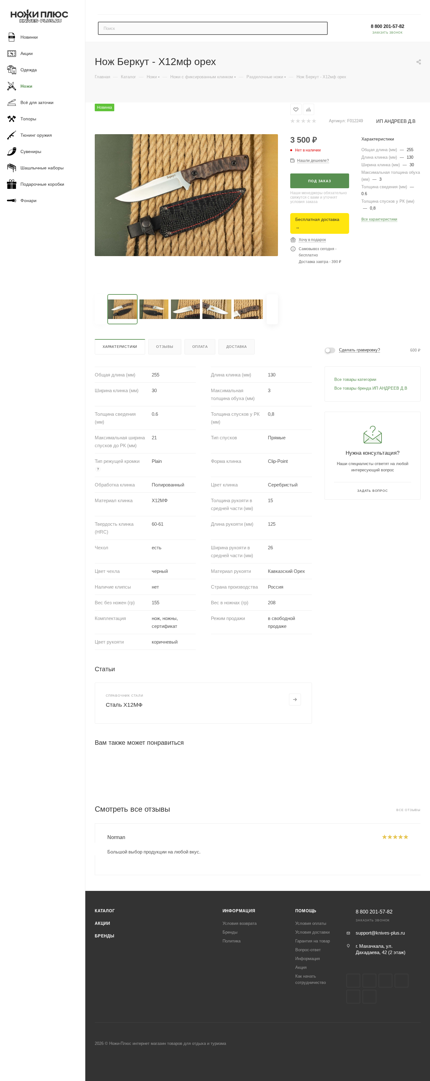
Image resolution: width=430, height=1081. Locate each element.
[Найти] (320, 28)
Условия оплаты (310, 923)
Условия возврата (240, 923)
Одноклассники (353, 996)
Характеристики (120, 346)
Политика (231, 941)
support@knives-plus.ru (380, 933)
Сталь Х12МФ (124, 705)
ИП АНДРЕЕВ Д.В (396, 121)
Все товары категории (355, 379)
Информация (239, 910)
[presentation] (94, 849)
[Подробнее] (295, 699)
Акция (301, 967)
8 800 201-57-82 (387, 26)
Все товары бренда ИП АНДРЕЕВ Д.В (370, 388)
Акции (102, 923)
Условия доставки (312, 932)
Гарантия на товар (312, 941)
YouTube (401, 980)
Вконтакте (353, 980)
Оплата (200, 346)
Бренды (105, 936)
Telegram (385, 980)
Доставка (236, 346)
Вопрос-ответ (308, 949)
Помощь (305, 910)
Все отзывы (408, 810)
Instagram (369, 980)
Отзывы (164, 346)
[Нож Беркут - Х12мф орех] (186, 195)
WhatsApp (369, 996)
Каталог (105, 910)
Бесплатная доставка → (317, 223)
